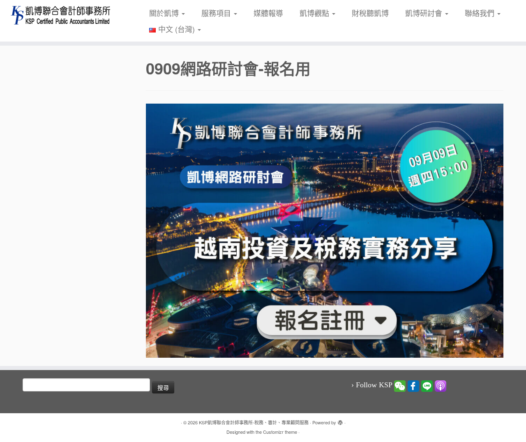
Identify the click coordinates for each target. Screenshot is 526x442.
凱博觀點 (315, 12)
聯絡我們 (480, 12)
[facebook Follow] (413, 385)
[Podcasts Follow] (440, 385)
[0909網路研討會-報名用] (324, 229)
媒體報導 (268, 12)
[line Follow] (427, 385)
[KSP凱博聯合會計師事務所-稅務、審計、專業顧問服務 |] (60, 15)
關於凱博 (165, 12)
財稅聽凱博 (370, 12)
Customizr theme (280, 431)
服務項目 (217, 12)
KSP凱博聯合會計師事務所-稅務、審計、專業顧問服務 (254, 422)
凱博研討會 (424, 12)
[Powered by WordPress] (340, 420)
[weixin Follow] (400, 385)
